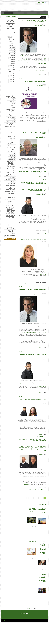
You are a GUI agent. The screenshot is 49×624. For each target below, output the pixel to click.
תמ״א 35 (13, 233)
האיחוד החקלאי (39, 85)
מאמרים (40, 74)
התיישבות (11, 136)
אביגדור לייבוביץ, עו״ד (38, 25)
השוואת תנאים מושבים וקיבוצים (10, 127)
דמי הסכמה (12, 41)
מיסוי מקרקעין (40, 76)
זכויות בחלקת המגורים (10, 143)
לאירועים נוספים (7, 242)
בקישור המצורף (26, 484)
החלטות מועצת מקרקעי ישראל (10, 96)
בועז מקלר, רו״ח (39, 137)
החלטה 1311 (12, 53)
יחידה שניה (12, 157)
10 (22, 498)
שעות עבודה (12, 223)
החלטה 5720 (40, 228)
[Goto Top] (4, 620)
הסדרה (13, 103)
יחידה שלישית (12, 155)
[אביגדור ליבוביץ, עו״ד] (28, 39)
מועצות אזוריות (11, 166)
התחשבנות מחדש (11, 134)
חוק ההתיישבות (11, 147)
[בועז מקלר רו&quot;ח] (28, 147)
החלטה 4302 (12, 94)
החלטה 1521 (12, 84)
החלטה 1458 (12, 65)
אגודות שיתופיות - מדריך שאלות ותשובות (35, 81)
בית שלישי (13, 30)
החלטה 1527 (12, 88)
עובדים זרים (40, 349)
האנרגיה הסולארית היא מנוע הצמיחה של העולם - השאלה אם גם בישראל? (42, 578)
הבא (40, 500)
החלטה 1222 (12, 51)
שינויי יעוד (41, 394)
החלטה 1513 (12, 81)
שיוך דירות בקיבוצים (39, 178)
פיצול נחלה (11, 198)
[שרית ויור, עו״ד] (28, 255)
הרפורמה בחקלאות (11, 121)
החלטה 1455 (12, 63)
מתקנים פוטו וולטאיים (10, 185)
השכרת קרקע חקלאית (10, 132)
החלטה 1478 (12, 73)
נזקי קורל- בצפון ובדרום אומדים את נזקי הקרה (32, 510)
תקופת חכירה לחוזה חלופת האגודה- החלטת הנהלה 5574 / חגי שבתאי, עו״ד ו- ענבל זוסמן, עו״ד (33, 400)
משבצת (13, 179)
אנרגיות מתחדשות (39, 280)
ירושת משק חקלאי (10, 163)
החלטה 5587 (35, 394)
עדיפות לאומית (10, 192)
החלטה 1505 (12, 79)
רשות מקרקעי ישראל (35, 489)
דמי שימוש (12, 45)
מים (14, 168)
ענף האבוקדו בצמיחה (32, 542)
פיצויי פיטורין (12, 195)
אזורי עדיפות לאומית (10, 24)
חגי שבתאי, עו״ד (39, 194)
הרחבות (13, 119)
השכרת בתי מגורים (11, 130)
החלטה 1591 (12, 92)
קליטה (14, 207)
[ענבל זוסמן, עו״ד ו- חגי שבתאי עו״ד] (28, 411)
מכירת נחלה (12, 177)
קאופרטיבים (12, 203)
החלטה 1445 (12, 61)
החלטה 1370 (12, 57)
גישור (8, 34)
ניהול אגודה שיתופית (10, 189)
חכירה (41, 489)
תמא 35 (35, 349)
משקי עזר (7, 179)
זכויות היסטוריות (11, 145)
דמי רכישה (34, 76)
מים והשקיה (8, 168)
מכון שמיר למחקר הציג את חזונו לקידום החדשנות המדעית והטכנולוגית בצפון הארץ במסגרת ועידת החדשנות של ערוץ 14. (42, 547)
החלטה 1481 (12, 75)
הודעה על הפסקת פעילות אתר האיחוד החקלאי (42, 510)
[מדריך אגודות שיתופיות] (28, 98)
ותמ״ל (13, 140)
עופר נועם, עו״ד (39, 454)
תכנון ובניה (31, 349)
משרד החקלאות (11, 183)
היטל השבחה (31, 178)
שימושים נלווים (12, 219)
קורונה (13, 205)
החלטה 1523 (11, 86)
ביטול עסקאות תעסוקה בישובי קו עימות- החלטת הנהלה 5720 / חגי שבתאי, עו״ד (33, 190)
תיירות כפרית (12, 225)
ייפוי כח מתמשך (11, 159)
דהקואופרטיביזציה (11, 36)
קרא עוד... (20, 78)
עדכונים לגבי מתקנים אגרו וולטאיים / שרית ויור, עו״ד (33, 239)
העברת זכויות (12, 105)
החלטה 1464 (12, 67)
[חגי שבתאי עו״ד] (28, 204)
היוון (30, 489)
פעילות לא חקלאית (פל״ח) (10, 200)
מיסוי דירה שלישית (11, 172)
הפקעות (13, 107)
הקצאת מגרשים (11, 117)
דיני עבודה (10, 38)
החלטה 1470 (12, 71)
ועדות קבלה (12, 138)
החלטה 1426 (12, 59)
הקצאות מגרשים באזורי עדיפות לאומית (10, 111)
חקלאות (12, 153)
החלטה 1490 (12, 77)
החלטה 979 (12, 49)
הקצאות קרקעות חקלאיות (10, 114)
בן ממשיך (13, 32)
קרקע (8, 207)
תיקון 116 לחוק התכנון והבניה (10, 228)
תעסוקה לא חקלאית (29, 228)
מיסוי (14, 170)
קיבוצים (7, 205)
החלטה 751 (26, 178)
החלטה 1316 (12, 55)
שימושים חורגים (10, 216)
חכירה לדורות (11, 151)
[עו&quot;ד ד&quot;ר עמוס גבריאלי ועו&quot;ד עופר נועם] (28, 461)
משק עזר (13, 181)
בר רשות (13, 34)
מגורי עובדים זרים (25, 349)
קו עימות (35, 228)
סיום (44, 500)
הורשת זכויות (12, 47)
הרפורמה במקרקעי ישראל (10, 124)
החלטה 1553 (12, 90)
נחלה (12, 188)
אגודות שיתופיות (39, 126)
